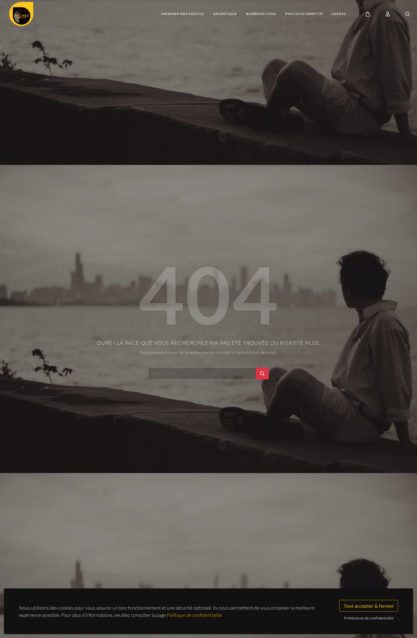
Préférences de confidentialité (369, 618)
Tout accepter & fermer (368, 606)
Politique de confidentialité (194, 615)
